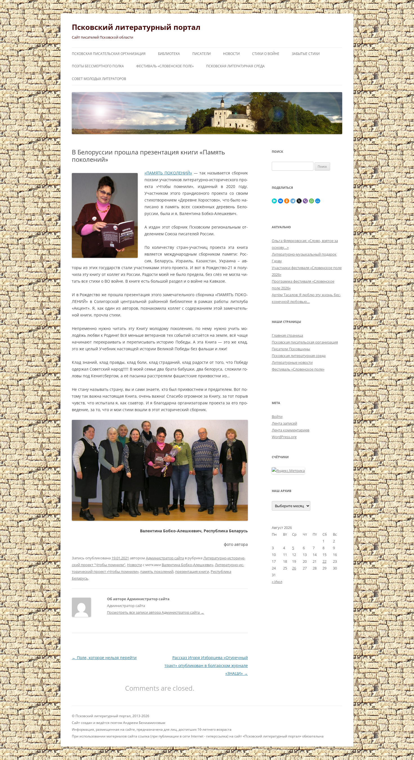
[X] (299, 200)
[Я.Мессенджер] (274, 200)
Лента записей (284, 423)
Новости (231, 53)
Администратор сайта (165, 557)
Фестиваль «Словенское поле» (165, 66)
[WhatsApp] (311, 200)
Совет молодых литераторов (99, 78)
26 (294, 568)
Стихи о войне (265, 53)
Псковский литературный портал (136, 27)
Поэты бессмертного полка (98, 66)
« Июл (277, 581)
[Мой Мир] (317, 200)
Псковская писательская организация (109, 53)
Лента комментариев (290, 430)
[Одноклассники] (286, 200)
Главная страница (287, 335)
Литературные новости (292, 362)
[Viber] (305, 200)
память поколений (156, 571)
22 (324, 561)
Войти (277, 416)
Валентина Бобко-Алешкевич (187, 564)
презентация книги (192, 571)
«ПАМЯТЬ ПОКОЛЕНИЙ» (168, 173)
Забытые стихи (306, 53)
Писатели (201, 53)
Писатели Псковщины (291, 348)
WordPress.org (284, 436)
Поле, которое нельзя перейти (104, 657)
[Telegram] (292, 200)
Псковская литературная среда (235, 66)
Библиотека (169, 53)
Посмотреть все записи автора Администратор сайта (155, 612)
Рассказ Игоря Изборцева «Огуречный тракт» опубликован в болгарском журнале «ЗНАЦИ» (206, 665)
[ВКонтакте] (280, 200)
